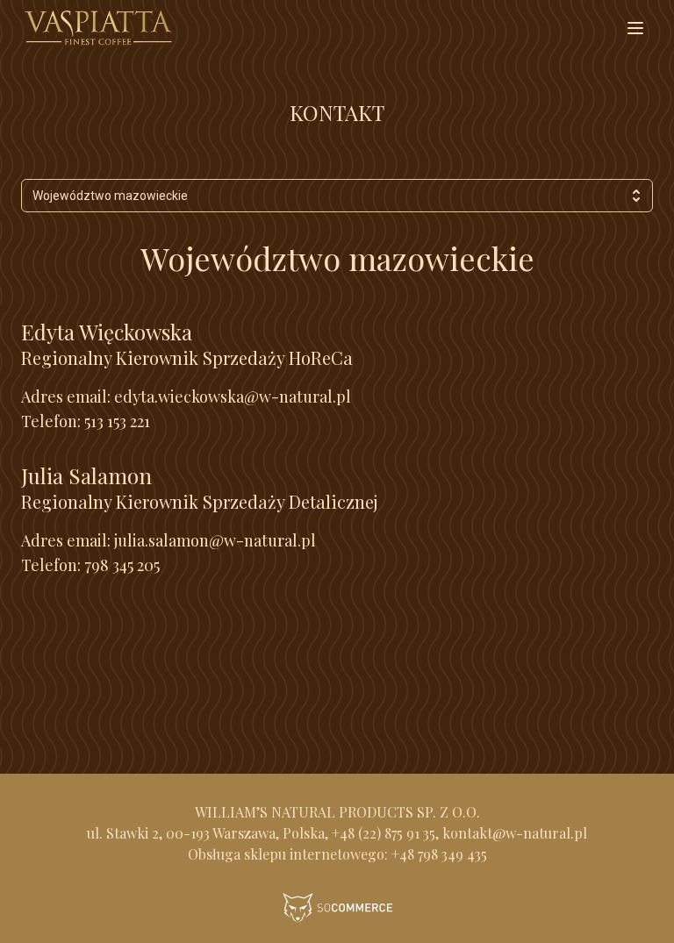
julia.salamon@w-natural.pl (215, 540)
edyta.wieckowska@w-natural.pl (232, 396)
